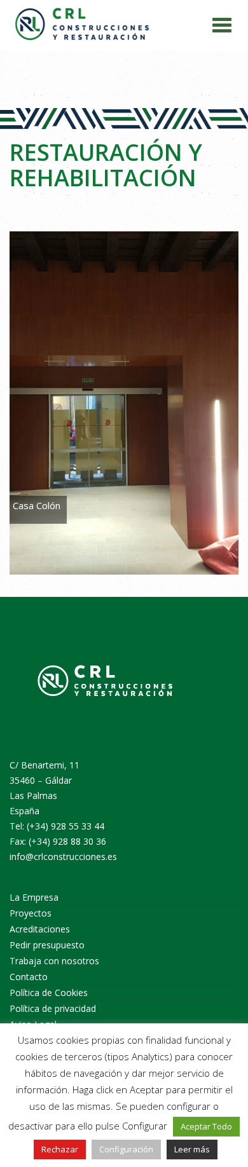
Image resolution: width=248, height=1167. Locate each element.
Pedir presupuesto (47, 945)
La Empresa (34, 897)
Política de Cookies (49, 992)
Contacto (29, 977)
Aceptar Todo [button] (206, 1126)
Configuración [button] (126, 1149)
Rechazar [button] (59, 1149)
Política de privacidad (53, 1008)
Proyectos (31, 913)
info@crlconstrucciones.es (63, 856)
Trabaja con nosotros (54, 961)
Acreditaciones (40, 929)
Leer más (192, 1149)
